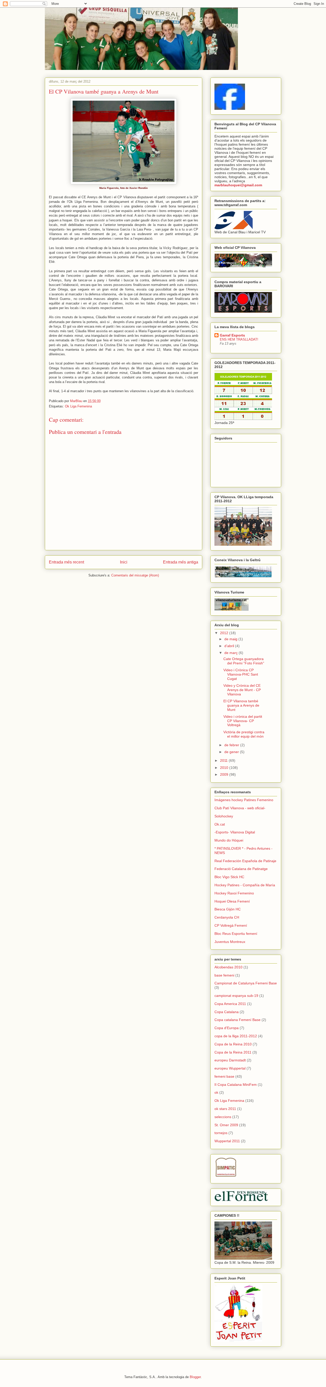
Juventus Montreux (229, 942)
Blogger (195, 1377)
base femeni (224, 975)
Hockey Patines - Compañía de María (244, 885)
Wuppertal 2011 (227, 1141)
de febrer (232, 745)
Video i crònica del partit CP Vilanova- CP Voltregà (242, 720)
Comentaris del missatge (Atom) (135, 575)
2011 (224, 760)
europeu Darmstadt (230, 1060)
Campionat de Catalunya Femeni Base (245, 983)
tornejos (220, 1133)
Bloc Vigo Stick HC (229, 877)
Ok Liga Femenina (78, 406)
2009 (224, 774)
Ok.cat (219, 824)
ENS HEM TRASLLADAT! (239, 339)
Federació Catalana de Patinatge (241, 869)
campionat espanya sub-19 (236, 996)
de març (231, 653)
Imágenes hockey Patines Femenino (243, 800)
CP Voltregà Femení (230, 925)
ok (216, 1092)
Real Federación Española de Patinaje (245, 861)
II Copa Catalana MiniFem (235, 1085)
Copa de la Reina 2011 (232, 1052)
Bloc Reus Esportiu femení (235, 934)
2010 (224, 768)
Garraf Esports (232, 335)
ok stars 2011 (225, 1109)
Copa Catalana (226, 1012)
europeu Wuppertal (230, 1068)
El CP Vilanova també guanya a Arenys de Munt (241, 705)
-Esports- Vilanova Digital (234, 832)
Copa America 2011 (230, 1004)
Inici (123, 562)
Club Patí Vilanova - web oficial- (239, 808)
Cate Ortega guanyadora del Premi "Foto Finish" (243, 661)
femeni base (224, 1076)
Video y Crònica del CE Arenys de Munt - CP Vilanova (242, 689)
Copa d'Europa (226, 1028)
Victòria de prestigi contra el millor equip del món (243, 734)
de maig (231, 639)
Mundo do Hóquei (228, 840)
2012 (224, 633)
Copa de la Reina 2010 (233, 1044)
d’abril (229, 646)
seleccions (222, 1117)
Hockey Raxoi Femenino (234, 893)
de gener (232, 752)
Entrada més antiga (180, 562)
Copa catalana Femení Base (237, 1020)
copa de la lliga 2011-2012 (235, 1036)
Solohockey (223, 816)
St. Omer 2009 (226, 1125)
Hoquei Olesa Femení (232, 901)
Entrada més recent (66, 562)
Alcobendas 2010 (228, 967)
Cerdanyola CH (226, 917)
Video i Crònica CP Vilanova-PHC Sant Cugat (240, 674)
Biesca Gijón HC (227, 909)
